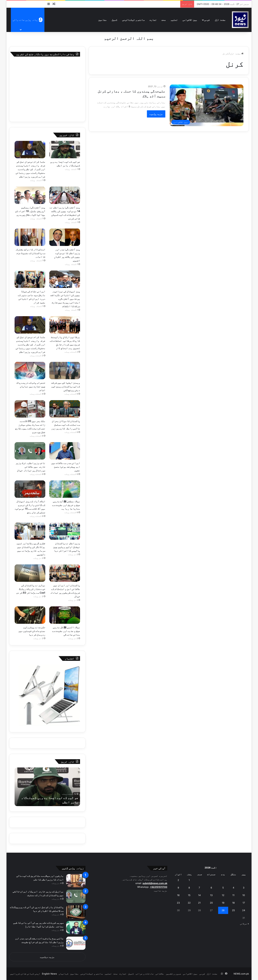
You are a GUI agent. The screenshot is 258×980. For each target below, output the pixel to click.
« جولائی (244, 923)
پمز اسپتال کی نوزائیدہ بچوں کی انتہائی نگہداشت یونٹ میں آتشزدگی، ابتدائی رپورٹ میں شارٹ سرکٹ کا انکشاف (65, 299)
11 (233, 895)
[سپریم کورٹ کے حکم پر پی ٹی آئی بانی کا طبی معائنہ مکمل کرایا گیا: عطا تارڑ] (75, 927)
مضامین (102, 19)
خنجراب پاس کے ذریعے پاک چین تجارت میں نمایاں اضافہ (30, 386)
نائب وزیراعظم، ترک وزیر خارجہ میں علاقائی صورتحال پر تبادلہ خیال (30, 466)
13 (211, 895)
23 (178, 902)
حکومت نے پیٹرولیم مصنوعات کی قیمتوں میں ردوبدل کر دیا (31, 631)
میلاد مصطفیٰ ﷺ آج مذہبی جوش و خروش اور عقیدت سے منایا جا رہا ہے (66, 505)
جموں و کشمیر (173, 973)
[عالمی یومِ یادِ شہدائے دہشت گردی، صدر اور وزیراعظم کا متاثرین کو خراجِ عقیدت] (75, 943)
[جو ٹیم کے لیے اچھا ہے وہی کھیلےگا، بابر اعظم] (64, 149)
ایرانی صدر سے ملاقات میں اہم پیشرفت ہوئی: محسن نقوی (65, 466)
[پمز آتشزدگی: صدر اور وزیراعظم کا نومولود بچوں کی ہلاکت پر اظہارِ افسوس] (64, 237)
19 (223, 902)
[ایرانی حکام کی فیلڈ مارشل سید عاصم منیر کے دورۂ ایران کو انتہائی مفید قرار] (30, 279)
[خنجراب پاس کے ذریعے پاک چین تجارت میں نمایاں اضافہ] (30, 370)
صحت (163, 19)
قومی (207, 19)
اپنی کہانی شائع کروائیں (25, 973)
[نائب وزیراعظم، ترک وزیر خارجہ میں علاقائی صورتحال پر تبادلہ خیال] (30, 451)
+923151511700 (158, 886)
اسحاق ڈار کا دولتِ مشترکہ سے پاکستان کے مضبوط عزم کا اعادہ (30, 253)
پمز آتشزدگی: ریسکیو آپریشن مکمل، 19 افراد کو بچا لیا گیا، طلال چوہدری (30, 211)
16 (178, 895)
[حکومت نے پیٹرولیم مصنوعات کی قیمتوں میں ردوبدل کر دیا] (30, 615)
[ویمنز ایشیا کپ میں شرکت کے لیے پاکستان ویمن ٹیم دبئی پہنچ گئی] (64, 370)
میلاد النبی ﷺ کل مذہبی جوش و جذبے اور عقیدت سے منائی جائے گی (66, 631)
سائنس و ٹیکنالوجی (133, 19)
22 (189, 902)
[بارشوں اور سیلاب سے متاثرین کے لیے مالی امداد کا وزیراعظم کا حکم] (75, 880)
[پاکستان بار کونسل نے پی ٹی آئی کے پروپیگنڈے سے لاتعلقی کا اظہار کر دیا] (75, 912)
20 (211, 902)
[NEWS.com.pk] (240, 19)
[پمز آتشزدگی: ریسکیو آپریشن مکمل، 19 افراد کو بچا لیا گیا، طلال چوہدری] (30, 195)
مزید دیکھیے (47, 957)
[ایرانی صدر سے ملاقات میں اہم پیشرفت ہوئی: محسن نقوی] (64, 451)
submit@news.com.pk (155, 883)
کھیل (114, 19)
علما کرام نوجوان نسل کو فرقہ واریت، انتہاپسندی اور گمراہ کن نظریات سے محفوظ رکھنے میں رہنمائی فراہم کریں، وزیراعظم (30, 169)
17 (244, 902)
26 (223, 910)
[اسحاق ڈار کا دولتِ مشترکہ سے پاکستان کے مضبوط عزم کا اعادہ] (30, 237)
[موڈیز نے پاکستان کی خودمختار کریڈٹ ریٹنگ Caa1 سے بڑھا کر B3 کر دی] (30, 573)
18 (233, 902)
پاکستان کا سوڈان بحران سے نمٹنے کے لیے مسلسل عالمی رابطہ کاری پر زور (65, 424)
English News (49, 973)
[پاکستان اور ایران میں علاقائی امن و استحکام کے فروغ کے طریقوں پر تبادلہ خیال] (64, 573)
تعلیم (174, 19)
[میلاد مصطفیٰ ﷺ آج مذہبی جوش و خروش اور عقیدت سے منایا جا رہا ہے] (64, 489)
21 (199, 902)
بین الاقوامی (190, 19)
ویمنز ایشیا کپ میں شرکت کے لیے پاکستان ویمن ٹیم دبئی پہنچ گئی (65, 386)
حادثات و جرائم (144, 973)
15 (189, 895)
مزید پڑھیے (156, 113)
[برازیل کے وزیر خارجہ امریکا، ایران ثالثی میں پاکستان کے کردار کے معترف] (75, 896)
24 (243, 910)
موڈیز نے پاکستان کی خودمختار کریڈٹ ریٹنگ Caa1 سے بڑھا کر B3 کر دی (30, 589)
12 (223, 895)
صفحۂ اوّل (220, 19)
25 (233, 910)
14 (199, 895)
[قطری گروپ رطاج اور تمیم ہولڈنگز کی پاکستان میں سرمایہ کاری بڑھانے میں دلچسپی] (30, 531)
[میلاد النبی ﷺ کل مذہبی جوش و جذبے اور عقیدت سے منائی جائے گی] (64, 615)
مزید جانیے (160, 890)
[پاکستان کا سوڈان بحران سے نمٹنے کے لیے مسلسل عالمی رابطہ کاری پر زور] (64, 409)
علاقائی (160, 973)
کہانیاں (63, 973)
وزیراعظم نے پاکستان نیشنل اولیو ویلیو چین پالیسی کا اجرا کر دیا (66, 547)
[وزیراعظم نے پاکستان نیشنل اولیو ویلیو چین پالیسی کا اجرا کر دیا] (64, 531)
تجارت (153, 19)
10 (243, 895)
